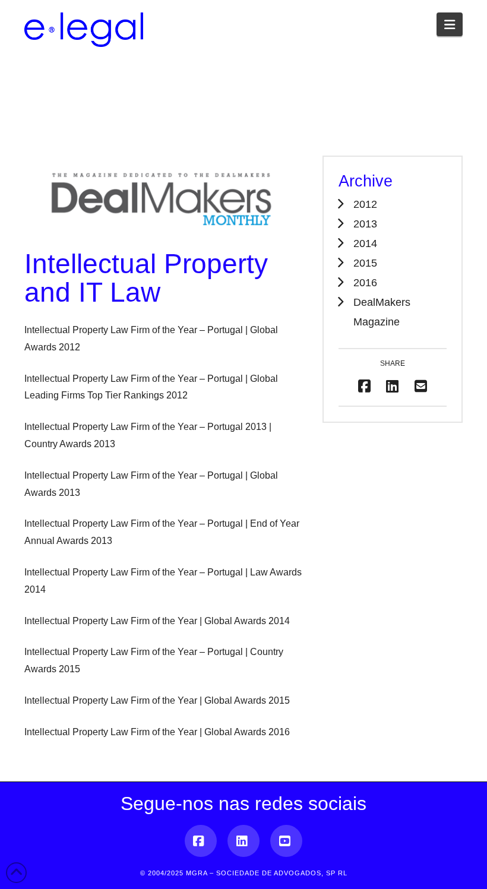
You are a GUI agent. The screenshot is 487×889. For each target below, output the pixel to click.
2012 (365, 204)
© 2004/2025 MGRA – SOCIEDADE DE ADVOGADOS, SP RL (243, 873)
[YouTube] (286, 841)
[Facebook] (201, 841)
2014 (365, 243)
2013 (365, 223)
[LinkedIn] (243, 841)
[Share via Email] (420, 386)
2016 (365, 282)
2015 (365, 263)
